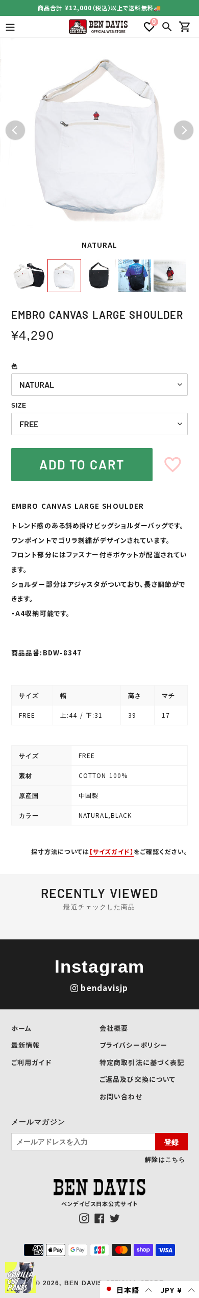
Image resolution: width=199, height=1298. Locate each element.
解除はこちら (165, 1159)
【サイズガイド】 (111, 851)
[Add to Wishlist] (173, 464)
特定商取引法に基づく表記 (142, 1062)
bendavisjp (104, 987)
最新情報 (25, 1045)
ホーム (21, 1028)
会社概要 (114, 1028)
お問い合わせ (121, 1096)
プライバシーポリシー (133, 1045)
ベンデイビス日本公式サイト (99, 1203)
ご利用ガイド (31, 1062)
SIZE (19, 405)
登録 (171, 1142)
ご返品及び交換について (138, 1079)
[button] (128, 1289)
